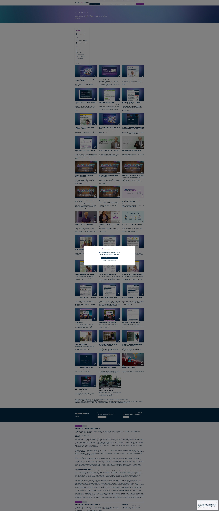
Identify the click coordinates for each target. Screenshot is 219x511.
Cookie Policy (210, 508)
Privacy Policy (203, 508)
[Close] (216, 502)
